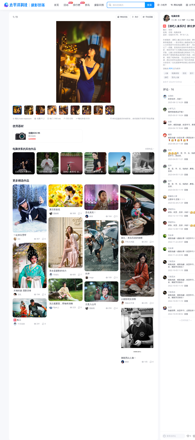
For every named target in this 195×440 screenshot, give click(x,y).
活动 (66, 5)
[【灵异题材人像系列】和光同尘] (24, 163)
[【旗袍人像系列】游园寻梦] (71, 163)
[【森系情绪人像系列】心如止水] (48, 163)
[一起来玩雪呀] (30, 208)
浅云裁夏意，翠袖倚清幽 (61, 303)
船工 (19, 319)
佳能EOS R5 (34, 133)
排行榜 (76, 5)
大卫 (170, 307)
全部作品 (148, 149)
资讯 (87, 5)
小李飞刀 (171, 109)
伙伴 (87, 273)
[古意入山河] (101, 291)
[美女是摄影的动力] (65, 242)
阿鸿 (171, 68)
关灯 (136, 17)
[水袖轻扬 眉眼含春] (30, 265)
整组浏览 (124, 17)
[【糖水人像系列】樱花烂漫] (119, 163)
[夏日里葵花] (65, 195)
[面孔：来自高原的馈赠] (137, 209)
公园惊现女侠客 (128, 299)
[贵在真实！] (101, 197)
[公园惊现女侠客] (137, 271)
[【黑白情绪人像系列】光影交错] (143, 163)
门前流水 (171, 261)
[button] (27, 62)
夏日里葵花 (54, 209)
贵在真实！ (90, 212)
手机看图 (149, 17)
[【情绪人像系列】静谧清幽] (95, 163)
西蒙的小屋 (172, 196)
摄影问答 (99, 5)
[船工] (30, 307)
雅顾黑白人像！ (128, 357)
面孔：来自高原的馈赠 (131, 237)
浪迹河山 (171, 209)
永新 (170, 121)
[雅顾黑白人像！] (137, 331)
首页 (56, 5)
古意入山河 (90, 304)
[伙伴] (101, 245)
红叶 (170, 150)
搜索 (149, 5)
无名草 (171, 235)
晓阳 (170, 134)
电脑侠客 (175, 16)
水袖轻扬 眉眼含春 (22, 290)
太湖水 (171, 96)
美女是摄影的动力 (57, 270)
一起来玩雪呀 (20, 234)
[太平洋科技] (16, 5)
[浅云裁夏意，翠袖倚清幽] (65, 289)
